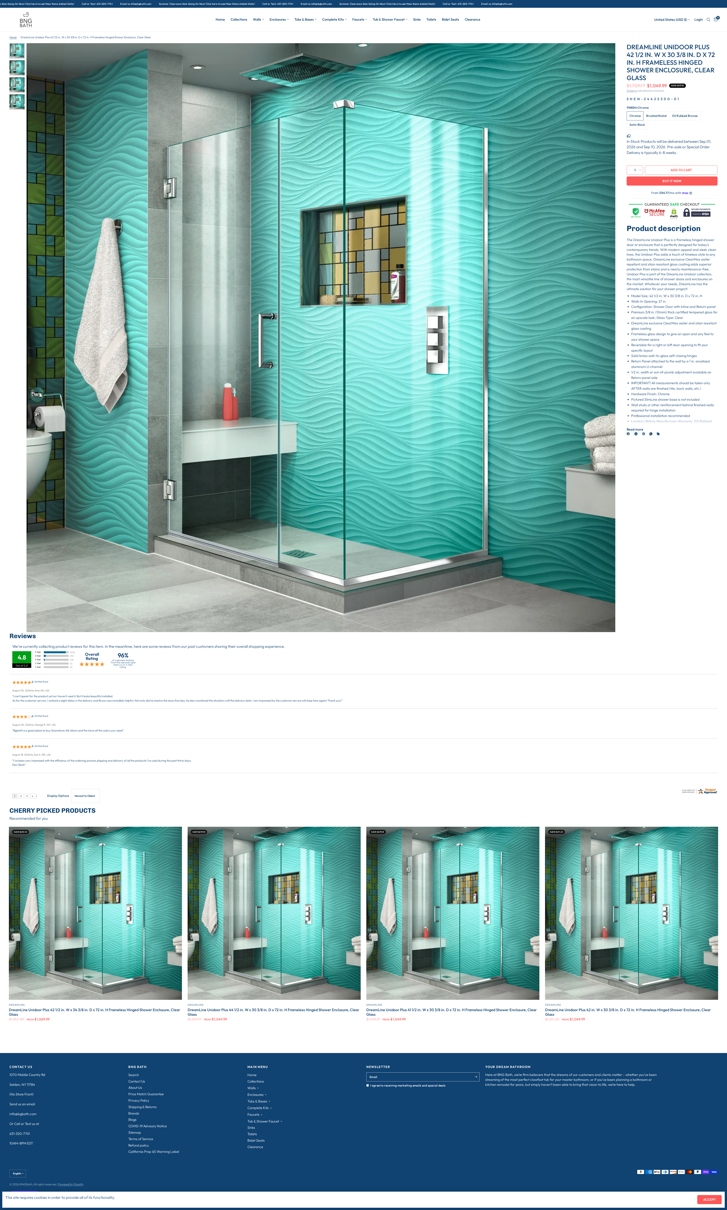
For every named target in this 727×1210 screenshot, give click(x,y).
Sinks (417, 19)
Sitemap (134, 1132)
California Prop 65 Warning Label (153, 1151)
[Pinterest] (644, 434)
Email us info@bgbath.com (106, 4)
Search (133, 1075)
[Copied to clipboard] (659, 434)
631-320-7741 (19, 1133)
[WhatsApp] (651, 434)
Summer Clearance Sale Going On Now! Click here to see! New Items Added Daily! (177, 4)
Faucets (358, 19)
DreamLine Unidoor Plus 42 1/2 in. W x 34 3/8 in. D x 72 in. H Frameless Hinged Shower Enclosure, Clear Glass (94, 1012)
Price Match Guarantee (146, 1094)
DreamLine (17, 1004)
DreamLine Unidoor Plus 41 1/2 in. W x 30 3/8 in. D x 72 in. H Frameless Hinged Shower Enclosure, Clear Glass (451, 1012)
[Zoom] (607, 51)
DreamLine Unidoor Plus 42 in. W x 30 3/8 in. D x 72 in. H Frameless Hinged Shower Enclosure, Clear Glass (628, 1012)
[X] (636, 434)
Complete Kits (333, 19)
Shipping (632, 90)
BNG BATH (137, 1067)
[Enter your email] (476, 1076)
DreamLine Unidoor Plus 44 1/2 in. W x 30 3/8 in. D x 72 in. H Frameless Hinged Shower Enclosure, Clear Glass (273, 1012)
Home (220, 19)
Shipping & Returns (142, 1107)
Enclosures (278, 19)
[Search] (708, 19)
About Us (135, 1087)
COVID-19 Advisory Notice (147, 1126)
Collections (239, 19)
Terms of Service (140, 1139)
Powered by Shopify (70, 1184)
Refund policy (138, 1145)
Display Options (58, 796)
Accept (709, 1199)
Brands (133, 1113)
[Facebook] (629, 434)
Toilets (431, 19)
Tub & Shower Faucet (389, 19)
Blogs (132, 1119)
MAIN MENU (257, 1067)
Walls (257, 19)
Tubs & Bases (304, 19)
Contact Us (136, 1081)
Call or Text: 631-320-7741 (67, 4)
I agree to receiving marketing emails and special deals (407, 1085)
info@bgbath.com (22, 1114)
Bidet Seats (450, 19)
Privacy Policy (138, 1100)
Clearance (472, 19)
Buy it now (672, 181)
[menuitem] (220, 19)
